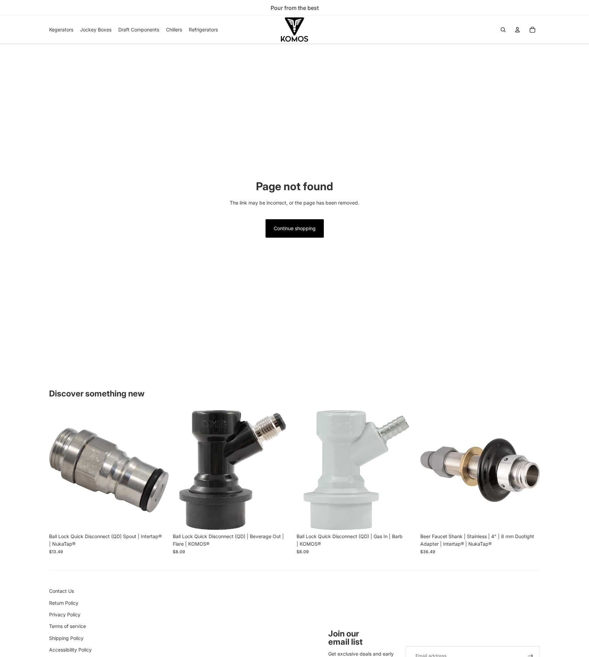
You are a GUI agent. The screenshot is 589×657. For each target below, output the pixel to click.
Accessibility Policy (70, 650)
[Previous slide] (59, 470)
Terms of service (67, 626)
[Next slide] (158, 470)
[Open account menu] (517, 29)
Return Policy (63, 603)
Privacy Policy (64, 614)
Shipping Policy (66, 638)
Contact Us (61, 591)
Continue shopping (295, 228)
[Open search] (503, 29)
